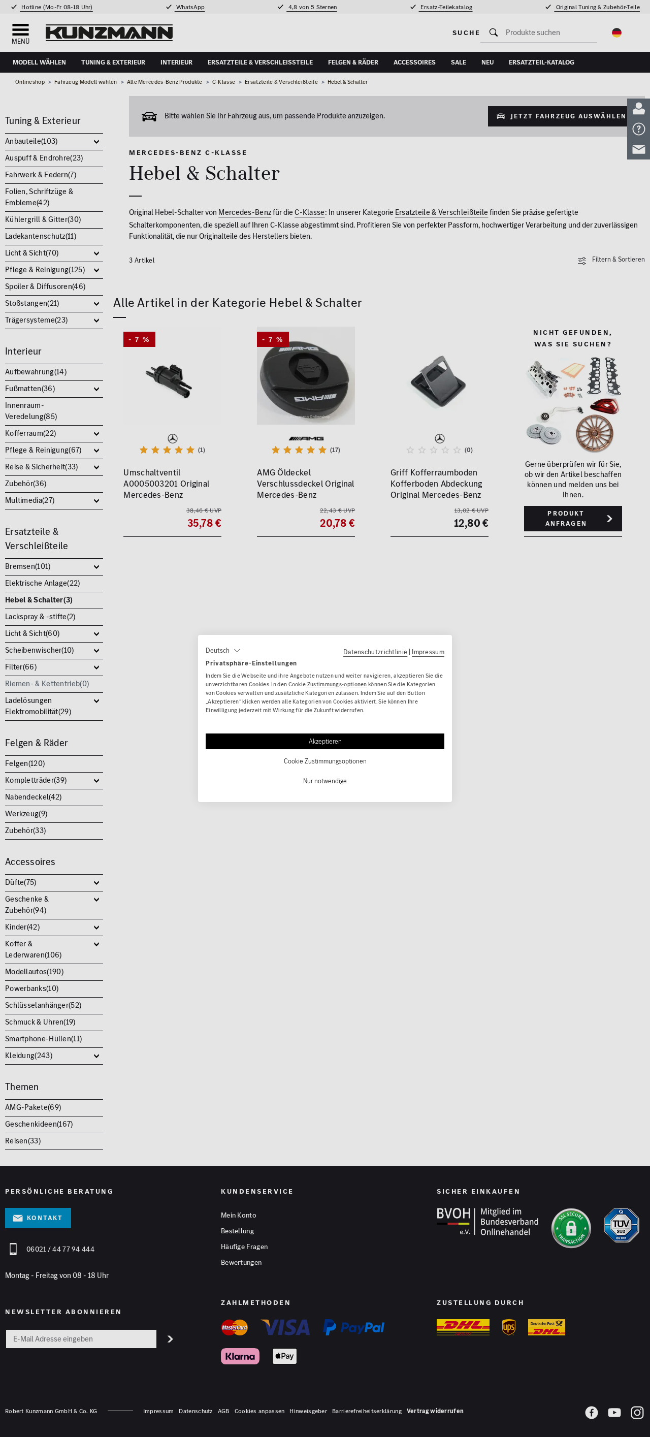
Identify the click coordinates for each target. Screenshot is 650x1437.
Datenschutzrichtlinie (375, 651)
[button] (223, 651)
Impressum (428, 651)
